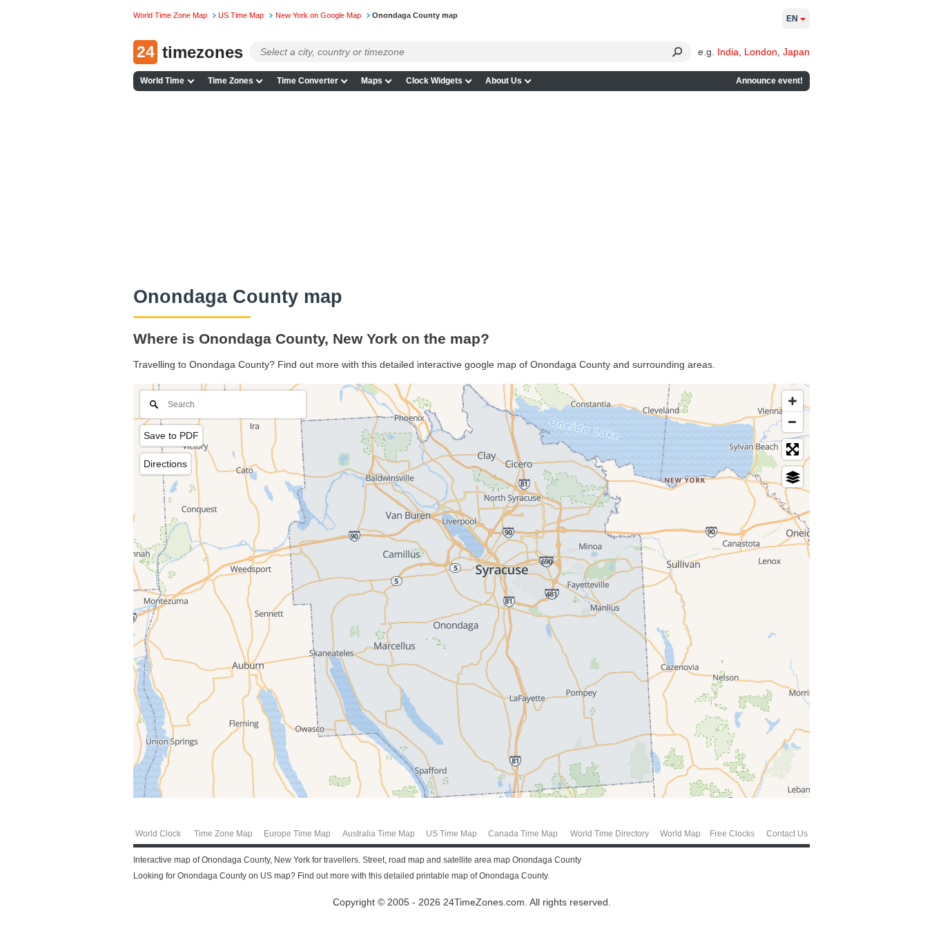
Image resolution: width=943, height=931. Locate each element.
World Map (680, 834)
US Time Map (451, 834)
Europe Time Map (297, 834)
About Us (503, 81)
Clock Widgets (434, 81)
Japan (796, 51)
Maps (371, 81)
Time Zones (230, 81)
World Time (162, 81)
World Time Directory (609, 834)
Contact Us (787, 834)
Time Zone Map (223, 834)
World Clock (158, 834)
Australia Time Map (378, 834)
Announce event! (769, 81)
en (792, 18)
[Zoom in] (792, 401)
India (728, 51)
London (760, 51)
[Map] (471, 591)
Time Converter (307, 81)
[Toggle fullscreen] (792, 449)
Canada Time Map (523, 834)
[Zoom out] (792, 421)
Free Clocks (732, 834)
